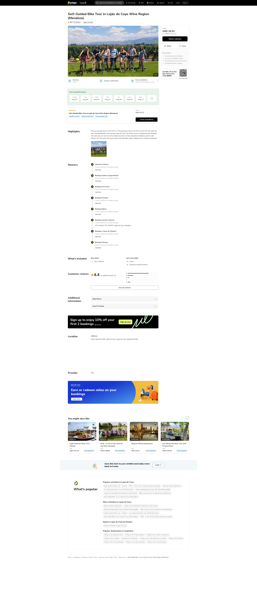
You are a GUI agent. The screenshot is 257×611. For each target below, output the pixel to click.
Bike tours (122, 557)
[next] (187, 418)
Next (160, 52)
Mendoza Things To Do (89, 557)
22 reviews (77, 22)
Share (169, 46)
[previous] (182, 418)
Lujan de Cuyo (88, 22)
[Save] (93, 424)
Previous (66, 52)
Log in (178, 3)
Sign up (185, 3)
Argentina (77, 557)
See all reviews (125, 288)
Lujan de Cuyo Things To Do (108, 557)
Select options (175, 39)
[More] (115, 276)
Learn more (77, 399)
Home (70, 557)
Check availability (146, 119)
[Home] (77, 3)
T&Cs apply (97, 324)
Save (184, 46)
